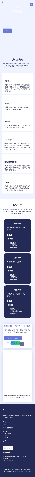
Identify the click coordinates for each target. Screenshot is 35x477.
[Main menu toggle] (31, 4)
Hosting (5, 431)
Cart (5, 436)
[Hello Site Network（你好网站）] (9, 4)
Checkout (7, 438)
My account (7, 434)
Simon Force (18, 471)
